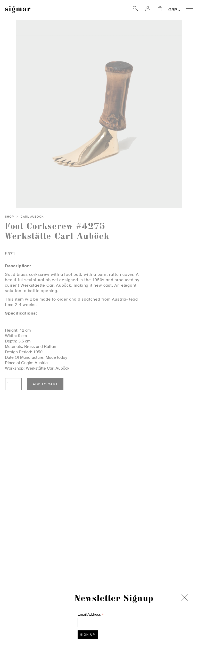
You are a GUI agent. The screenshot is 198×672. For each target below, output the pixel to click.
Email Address (91, 614)
